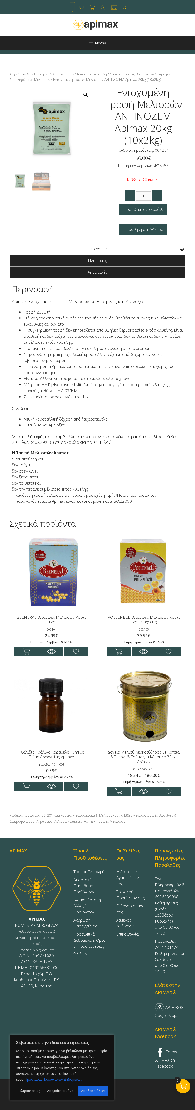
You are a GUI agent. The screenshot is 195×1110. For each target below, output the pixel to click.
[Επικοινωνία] (114, 7)
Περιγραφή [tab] (98, 249)
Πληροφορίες (29, 1090)
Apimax (89, 821)
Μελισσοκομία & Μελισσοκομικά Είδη (77, 74)
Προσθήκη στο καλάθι (143, 209)
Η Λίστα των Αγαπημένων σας (127, 877)
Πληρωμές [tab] (97, 260)
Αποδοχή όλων (93, 1090)
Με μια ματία (51, 651)
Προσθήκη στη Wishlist (143, 229)
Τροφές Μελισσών (111, 821)
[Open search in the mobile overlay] (124, 7)
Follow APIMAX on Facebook (166, 1059)
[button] (85, 94)
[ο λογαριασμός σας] (102, 7)
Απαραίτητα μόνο (60, 1090)
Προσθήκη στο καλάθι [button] (26, 651)
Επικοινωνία (127, 934)
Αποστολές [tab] (97, 272)
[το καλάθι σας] (92, 7)
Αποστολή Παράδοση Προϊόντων (83, 886)
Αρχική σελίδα (20, 74)
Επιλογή (119, 791)
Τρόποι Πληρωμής (90, 871)
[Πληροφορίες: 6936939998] (72, 7)
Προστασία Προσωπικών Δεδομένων (53, 1079)
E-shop (39, 74)
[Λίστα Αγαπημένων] (81, 7)
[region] (62, 1068)
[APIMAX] (95, 24)
